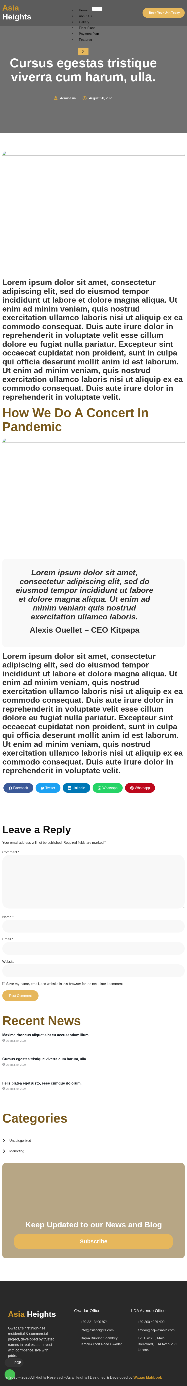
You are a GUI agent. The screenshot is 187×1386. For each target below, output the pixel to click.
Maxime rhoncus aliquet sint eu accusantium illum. (45, 1035)
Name (8, 917)
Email (7, 939)
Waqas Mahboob (147, 1377)
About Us (85, 16)
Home (83, 10)
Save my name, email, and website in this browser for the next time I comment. (65, 984)
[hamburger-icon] (97, 9)
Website (8, 961)
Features (85, 39)
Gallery (84, 22)
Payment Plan (89, 33)
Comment (10, 852)
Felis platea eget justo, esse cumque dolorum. (41, 1083)
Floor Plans (87, 28)
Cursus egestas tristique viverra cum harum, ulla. (44, 1059)
